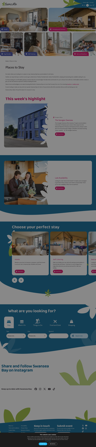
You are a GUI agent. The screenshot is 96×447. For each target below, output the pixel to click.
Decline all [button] (53, 443)
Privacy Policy (48, 441)
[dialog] (48, 223)
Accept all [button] (43, 443)
